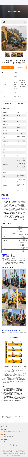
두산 (6, 332)
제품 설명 (20, 103)
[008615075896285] (17, 445)
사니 (12, 332)
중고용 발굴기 (8, 416)
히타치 (3, 332)
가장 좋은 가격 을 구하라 (8, 67)
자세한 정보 (7, 103)
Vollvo (14, 332)
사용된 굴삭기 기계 (17, 416)
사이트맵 (14, 450)
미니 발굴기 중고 (5, 417)
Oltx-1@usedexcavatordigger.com (12, 441)
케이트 (9, 332)
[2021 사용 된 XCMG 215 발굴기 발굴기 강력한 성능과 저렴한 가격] (14, 38)
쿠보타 (24, 332)
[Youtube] (13, 445)
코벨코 (21, 332)
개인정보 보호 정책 (6, 450)
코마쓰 (17, 332)
